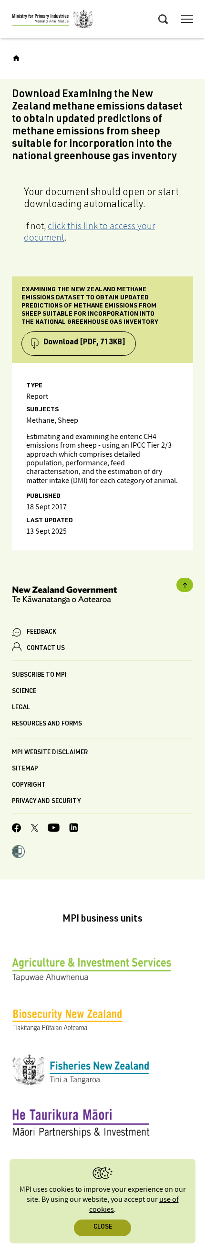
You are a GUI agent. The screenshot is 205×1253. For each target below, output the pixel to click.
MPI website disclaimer (50, 753)
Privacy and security (46, 802)
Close (102, 1227)
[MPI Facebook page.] (16, 829)
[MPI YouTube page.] (54, 829)
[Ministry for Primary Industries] (52, 21)
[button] (18, 852)
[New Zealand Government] (102, 596)
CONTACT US (46, 649)
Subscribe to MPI (39, 675)
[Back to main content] (184, 585)
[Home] (16, 58)
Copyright (29, 785)
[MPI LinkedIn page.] (73, 829)
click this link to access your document (89, 231)
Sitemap (25, 769)
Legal (21, 708)
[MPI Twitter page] (34, 829)
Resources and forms (47, 724)
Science (24, 692)
